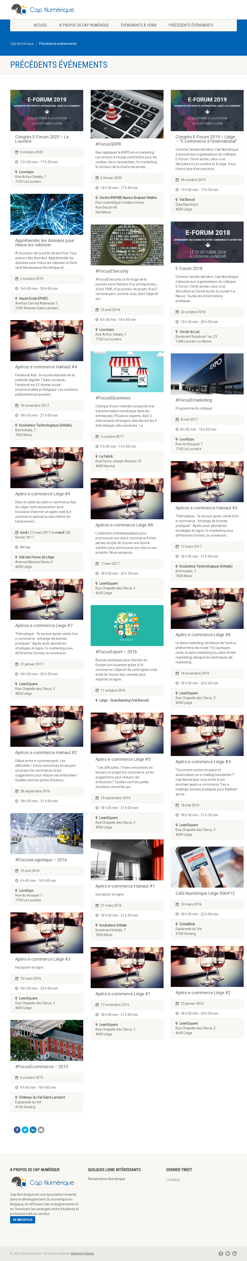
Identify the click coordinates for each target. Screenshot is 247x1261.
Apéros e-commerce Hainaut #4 (46, 366)
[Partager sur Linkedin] (33, 1129)
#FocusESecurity (112, 271)
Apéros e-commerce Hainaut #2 (46, 752)
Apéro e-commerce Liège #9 (42, 493)
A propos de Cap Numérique (84, 25)
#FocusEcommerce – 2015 (41, 1066)
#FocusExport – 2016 (116, 651)
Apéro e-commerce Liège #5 (123, 759)
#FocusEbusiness (113, 397)
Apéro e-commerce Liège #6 (203, 634)
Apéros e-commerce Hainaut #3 (206, 507)
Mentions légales (82, 1253)
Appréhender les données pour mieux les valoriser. (44, 242)
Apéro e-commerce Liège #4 (203, 761)
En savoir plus (22, 1219)
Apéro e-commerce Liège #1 (123, 993)
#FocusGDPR (108, 144)
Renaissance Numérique (106, 1179)
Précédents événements (191, 25)
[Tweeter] (25, 1129)
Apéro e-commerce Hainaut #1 (125, 886)
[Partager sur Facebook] (17, 1129)
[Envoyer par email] (41, 1129)
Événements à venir (139, 25)
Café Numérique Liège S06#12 (205, 893)
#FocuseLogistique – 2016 (41, 859)
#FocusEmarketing (194, 400)
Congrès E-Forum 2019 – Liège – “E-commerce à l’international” (206, 139)
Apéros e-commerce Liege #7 (44, 625)
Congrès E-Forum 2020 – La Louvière (42, 139)
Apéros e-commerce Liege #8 (124, 524)
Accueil (40, 25)
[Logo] (45, 10)
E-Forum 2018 (189, 268)
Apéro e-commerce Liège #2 (203, 992)
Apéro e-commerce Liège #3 (42, 959)
